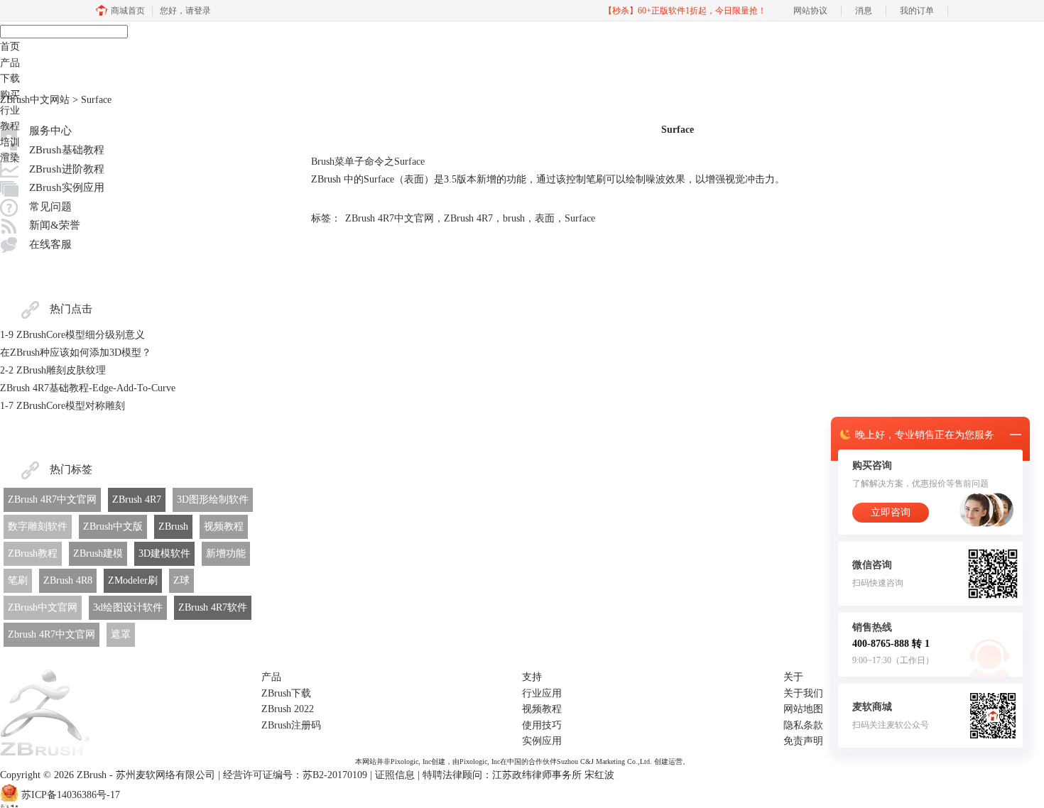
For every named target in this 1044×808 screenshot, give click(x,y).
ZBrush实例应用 (66, 187)
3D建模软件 (164, 553)
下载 (10, 78)
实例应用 (542, 741)
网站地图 (803, 709)
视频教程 (224, 526)
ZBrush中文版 (113, 526)
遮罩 (121, 634)
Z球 (181, 580)
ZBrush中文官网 (42, 607)
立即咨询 (890, 512)
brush (514, 218)
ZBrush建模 (98, 553)
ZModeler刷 (133, 580)
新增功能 (226, 553)
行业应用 (542, 693)
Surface (580, 218)
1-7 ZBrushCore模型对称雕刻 (62, 405)
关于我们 (803, 693)
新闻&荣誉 (54, 225)
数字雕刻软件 (37, 526)
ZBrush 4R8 (67, 580)
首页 (10, 46)
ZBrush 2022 (287, 709)
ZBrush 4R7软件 (212, 607)
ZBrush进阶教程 (66, 169)
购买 (10, 94)
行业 (10, 110)
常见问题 (50, 206)
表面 (545, 218)
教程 (10, 126)
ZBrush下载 (286, 693)
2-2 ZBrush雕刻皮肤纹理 (53, 370)
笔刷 (18, 580)
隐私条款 (803, 725)
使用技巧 (542, 725)
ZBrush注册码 (291, 725)
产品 (10, 63)
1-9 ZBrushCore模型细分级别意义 (72, 334)
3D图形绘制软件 (213, 499)
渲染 (10, 158)
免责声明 (803, 741)
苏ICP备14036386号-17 (70, 795)
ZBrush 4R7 (136, 499)
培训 (10, 142)
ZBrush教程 (33, 553)
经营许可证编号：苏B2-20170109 (295, 775)
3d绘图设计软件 (128, 607)
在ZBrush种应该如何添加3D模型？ (75, 352)
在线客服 (50, 244)
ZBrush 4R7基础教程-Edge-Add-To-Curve (87, 388)
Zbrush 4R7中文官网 (51, 634)
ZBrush (173, 526)
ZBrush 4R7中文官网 (52, 499)
